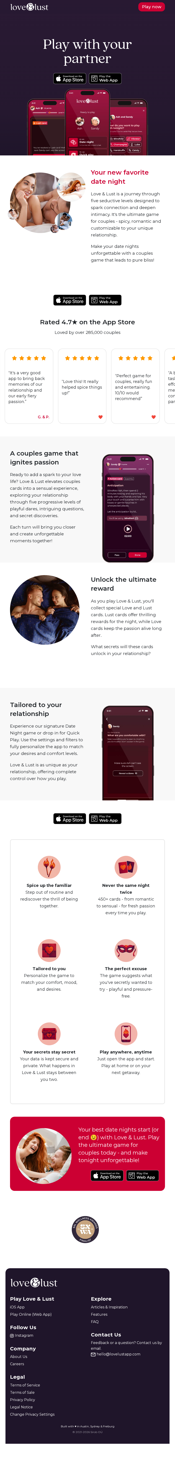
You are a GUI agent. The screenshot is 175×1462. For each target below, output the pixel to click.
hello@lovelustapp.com (118, 1354)
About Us (18, 1357)
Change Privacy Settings (32, 1414)
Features (99, 1314)
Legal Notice (21, 1407)
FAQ (95, 1322)
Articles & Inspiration (109, 1307)
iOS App (17, 1307)
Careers (17, 1364)
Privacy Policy (22, 1400)
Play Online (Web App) (31, 1314)
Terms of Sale (22, 1392)
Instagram (24, 1335)
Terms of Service (25, 1385)
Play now (151, 6)
